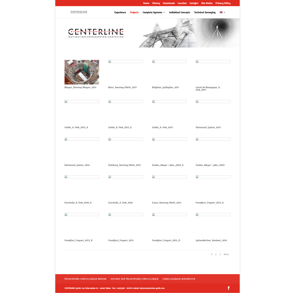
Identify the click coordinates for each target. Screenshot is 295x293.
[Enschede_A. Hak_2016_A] (82, 177)
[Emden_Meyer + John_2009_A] (169, 140)
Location (182, 3)
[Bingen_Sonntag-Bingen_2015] (82, 83)
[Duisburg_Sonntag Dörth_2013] (125, 140)
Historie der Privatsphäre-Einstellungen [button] (134, 279)
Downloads (169, 3)
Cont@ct (194, 3)
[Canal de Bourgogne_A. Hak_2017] (213, 62)
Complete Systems (152, 12)
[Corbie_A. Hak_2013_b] (125, 102)
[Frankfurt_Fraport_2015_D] (169, 215)
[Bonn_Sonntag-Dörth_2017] (125, 62)
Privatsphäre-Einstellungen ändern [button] (85, 279)
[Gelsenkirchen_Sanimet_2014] (213, 215)
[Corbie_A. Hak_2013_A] (82, 102)
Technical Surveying (205, 12)
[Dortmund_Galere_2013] (213, 102)
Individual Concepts (179, 12)
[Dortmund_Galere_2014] (82, 140)
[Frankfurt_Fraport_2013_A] (213, 177)
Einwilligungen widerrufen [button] (179, 279)
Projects (134, 12)
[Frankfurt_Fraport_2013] (125, 215)
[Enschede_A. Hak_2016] (125, 177)
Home (146, 3)
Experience (120, 12)
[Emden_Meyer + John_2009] (213, 140)
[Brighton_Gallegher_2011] (169, 62)
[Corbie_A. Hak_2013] (169, 102)
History (156, 3)
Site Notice (207, 3)
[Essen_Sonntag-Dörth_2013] (169, 177)
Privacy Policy (223, 3)
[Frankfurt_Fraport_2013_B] (82, 215)
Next (226, 254)
